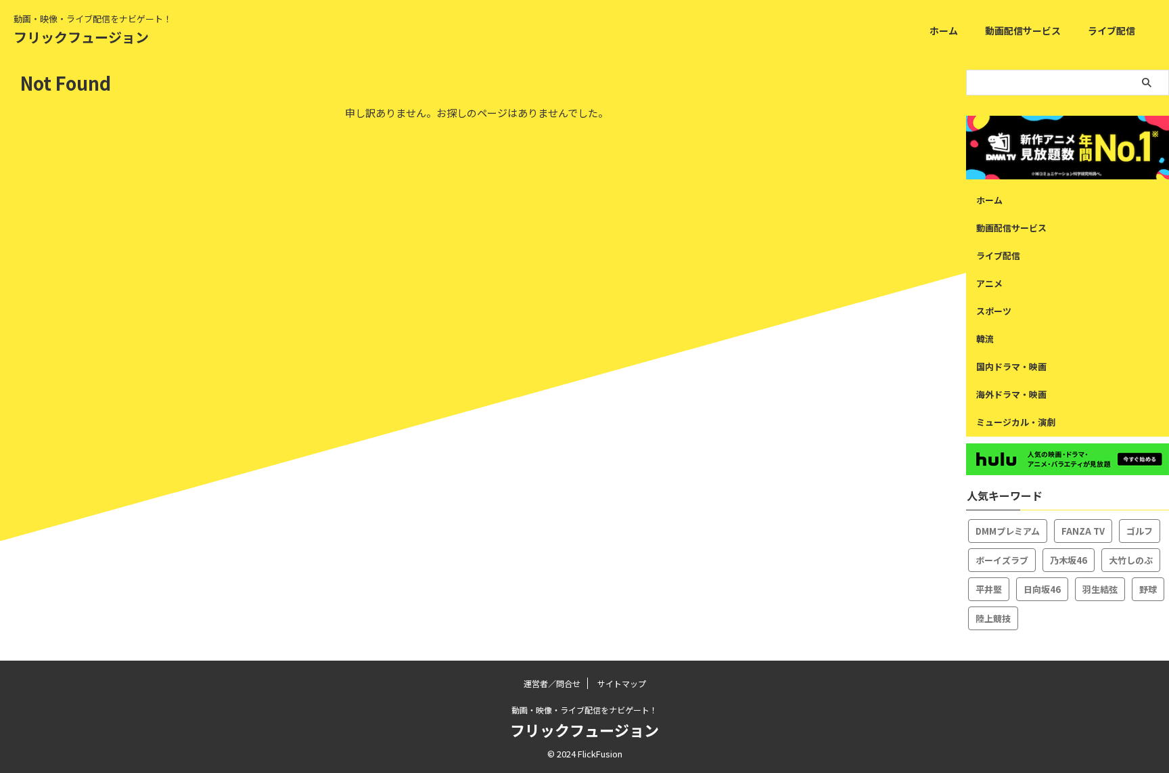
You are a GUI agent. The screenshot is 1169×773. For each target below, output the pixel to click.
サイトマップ (621, 683)
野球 (1148, 589)
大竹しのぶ (1131, 560)
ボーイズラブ (1002, 560)
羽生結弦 (1100, 589)
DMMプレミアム (1008, 531)
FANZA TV (1083, 531)
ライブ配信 (1111, 30)
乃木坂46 (1068, 560)
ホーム (944, 30)
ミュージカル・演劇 (1015, 422)
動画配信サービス (1023, 30)
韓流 (985, 338)
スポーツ (993, 311)
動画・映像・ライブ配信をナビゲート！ (584, 709)
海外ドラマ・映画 (1011, 394)
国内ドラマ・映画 (1011, 366)
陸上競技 (993, 618)
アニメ (989, 283)
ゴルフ (1139, 531)
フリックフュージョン (81, 37)
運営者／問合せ (552, 683)
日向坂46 (1042, 589)
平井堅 (989, 589)
